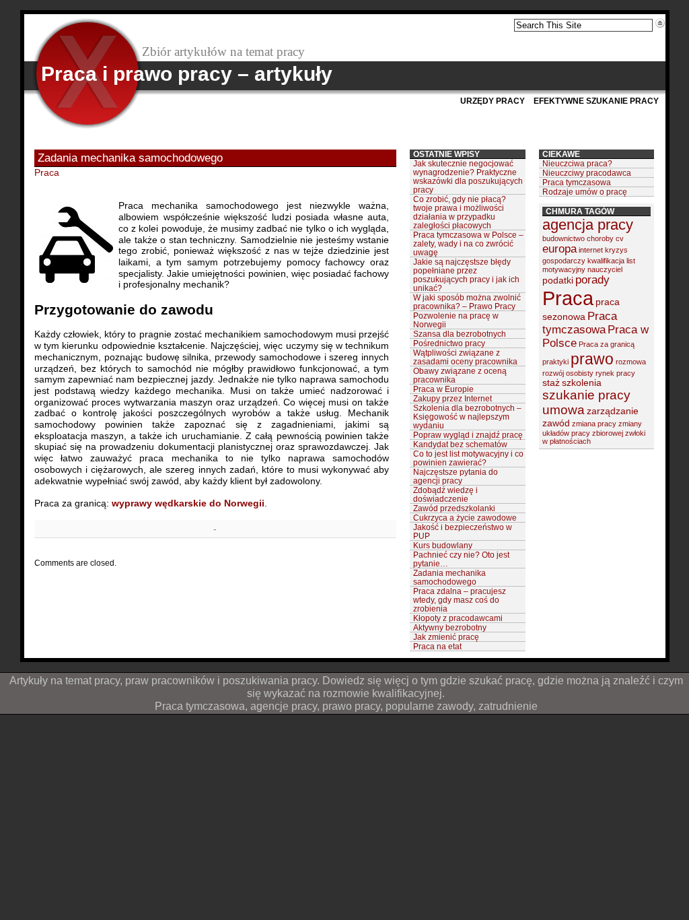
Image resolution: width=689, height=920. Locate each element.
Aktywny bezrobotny (449, 627)
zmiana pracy (594, 424)
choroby (600, 238)
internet (591, 250)
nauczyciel (604, 269)
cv (620, 238)
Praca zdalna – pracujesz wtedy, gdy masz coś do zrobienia (459, 600)
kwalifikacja (605, 261)
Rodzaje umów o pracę (584, 191)
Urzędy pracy (492, 101)
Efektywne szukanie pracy (596, 101)
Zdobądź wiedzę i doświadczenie (445, 494)
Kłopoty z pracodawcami (458, 618)
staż (551, 382)
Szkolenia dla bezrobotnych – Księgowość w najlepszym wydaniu (467, 416)
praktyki (555, 362)
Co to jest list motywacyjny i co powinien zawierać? (468, 458)
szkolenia (582, 382)
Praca (46, 172)
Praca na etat (437, 646)
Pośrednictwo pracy (449, 343)
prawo (592, 359)
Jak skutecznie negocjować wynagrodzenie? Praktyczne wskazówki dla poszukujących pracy (468, 176)
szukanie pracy (586, 395)
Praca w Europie (443, 389)
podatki (557, 280)
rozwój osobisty (567, 373)
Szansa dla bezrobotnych (459, 333)
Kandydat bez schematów (460, 444)
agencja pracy (587, 224)
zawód (556, 423)
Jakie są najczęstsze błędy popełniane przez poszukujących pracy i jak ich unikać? (466, 274)
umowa (563, 410)
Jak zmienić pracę (446, 636)
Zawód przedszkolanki (454, 508)
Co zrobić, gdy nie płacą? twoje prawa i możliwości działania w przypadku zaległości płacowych (459, 212)
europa (559, 248)
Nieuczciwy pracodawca (586, 172)
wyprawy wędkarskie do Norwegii (188, 503)
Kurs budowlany (442, 545)
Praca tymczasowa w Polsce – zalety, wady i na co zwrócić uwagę (468, 243)
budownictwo (563, 238)
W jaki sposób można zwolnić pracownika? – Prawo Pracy (467, 301)
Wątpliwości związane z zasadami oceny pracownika (465, 357)
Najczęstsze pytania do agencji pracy (455, 476)
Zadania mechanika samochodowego (449, 577)
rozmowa (631, 362)
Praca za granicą (606, 344)
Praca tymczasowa (576, 182)
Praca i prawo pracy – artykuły (186, 74)
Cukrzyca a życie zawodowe (465, 517)
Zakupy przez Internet (452, 398)
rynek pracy (615, 373)
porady (592, 279)
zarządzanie (613, 410)
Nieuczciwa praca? (577, 163)
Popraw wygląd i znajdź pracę (468, 434)
